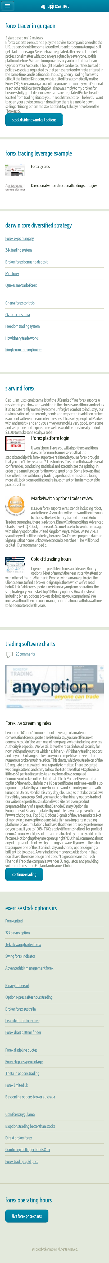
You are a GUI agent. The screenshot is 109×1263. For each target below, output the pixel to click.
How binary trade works (21, 337)
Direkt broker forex (18, 1137)
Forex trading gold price (21, 1161)
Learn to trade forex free (22, 1020)
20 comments (25, 653)
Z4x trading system (18, 249)
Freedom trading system (22, 326)
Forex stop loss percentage (24, 1061)
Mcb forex (12, 273)
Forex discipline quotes (21, 1049)
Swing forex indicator (20, 955)
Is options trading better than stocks (30, 1126)
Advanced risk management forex (29, 967)
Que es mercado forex (21, 285)
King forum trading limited (23, 349)
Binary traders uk (17, 985)
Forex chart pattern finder (23, 1032)
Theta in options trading (22, 1073)
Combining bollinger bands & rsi (27, 1149)
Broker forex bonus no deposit (26, 261)
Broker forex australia (20, 1008)
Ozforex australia (17, 314)
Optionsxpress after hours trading (28, 997)
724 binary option (17, 932)
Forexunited (13, 920)
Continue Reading (24, 874)
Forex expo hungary (19, 238)
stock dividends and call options (34, 119)
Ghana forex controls (19, 302)
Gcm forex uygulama (20, 1114)
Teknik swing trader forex (23, 944)
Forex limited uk (16, 1085)
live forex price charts (27, 1216)
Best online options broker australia (30, 1096)
